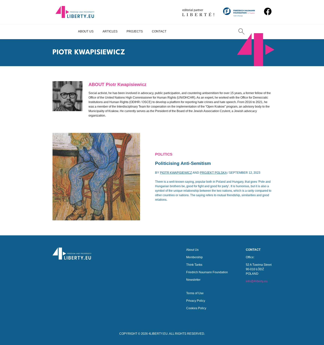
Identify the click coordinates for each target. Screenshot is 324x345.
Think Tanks (194, 264)
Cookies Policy (196, 308)
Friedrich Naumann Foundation (207, 272)
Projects (135, 31)
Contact (159, 31)
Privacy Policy (195, 300)
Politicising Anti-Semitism (183, 163)
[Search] (241, 31)
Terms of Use (195, 293)
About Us (86, 31)
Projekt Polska (213, 172)
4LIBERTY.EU (158, 333)
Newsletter (193, 279)
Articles (110, 31)
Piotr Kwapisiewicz (176, 172)
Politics (163, 154)
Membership (194, 257)
